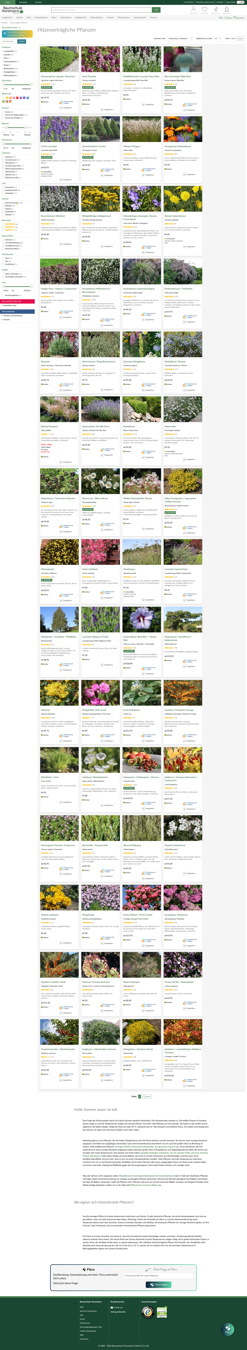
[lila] (20, 97)
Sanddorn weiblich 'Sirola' (53, 982)
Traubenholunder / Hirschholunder (58, 1049)
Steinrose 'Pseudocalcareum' (96, 982)
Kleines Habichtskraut (175, 216)
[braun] (6, 101)
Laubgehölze (7, 18)
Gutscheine (188, 2)
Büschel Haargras (49, 426)
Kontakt (220, 2)
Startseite (4, 23)
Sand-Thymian (89, 76)
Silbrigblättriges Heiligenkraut (96, 216)
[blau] (27, 97)
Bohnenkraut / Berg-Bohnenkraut (98, 362)
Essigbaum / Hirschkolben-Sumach (99, 1049)
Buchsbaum (129, 426)
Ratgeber (23, 2)
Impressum (84, 1339)
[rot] (17, 97)
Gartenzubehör (140, 18)
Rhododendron (124, 18)
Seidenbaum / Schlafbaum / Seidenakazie (178, 638)
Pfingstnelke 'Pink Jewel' (94, 710)
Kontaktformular (9, 305)
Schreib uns (118, 1307)
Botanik (38, 2)
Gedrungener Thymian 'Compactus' (58, 845)
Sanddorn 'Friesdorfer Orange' (179, 710)
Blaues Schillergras (132, 845)
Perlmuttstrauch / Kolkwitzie (178, 289)
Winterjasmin (47, 569)
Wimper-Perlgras (131, 146)
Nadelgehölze (80, 18)
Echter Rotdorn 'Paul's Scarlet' (138, 915)
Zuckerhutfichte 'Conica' (94, 146)
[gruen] (3, 101)
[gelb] (6, 97)
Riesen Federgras (131, 982)
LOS (156, 10)
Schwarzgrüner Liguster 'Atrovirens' (58, 76)
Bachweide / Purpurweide (95, 845)
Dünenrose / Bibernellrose (95, 498)
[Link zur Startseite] (13, 10)
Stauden (19, 18)
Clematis (110, 18)
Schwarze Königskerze (134, 362)
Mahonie (45, 710)
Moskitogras (129, 569)
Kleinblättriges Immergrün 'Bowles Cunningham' (140, 217)
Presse (82, 1319)
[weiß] (3, 97)
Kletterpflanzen (96, 18)
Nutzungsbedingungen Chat (91, 1327)
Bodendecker (66, 18)
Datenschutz (85, 1323)
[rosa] (13, 97)
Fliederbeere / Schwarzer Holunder (58, 498)
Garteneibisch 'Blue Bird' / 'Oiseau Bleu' (140, 638)
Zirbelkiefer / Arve (50, 777)
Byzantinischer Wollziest (53, 216)
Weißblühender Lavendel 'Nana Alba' (141, 76)
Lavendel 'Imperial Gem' (176, 569)
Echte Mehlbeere (131, 710)
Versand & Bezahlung (205, 2)
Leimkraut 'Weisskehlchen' (95, 777)
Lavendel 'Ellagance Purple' (95, 637)
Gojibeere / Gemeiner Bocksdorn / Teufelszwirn (181, 779)
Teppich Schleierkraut (175, 845)
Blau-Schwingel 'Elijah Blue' (178, 76)
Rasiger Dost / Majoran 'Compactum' (59, 289)
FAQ (81, 1307)
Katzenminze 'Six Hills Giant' (96, 426)
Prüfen (21, 41)
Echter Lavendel (49, 146)
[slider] (3, 84)
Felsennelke (170, 426)
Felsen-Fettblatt (90, 569)
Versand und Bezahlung (12, 316)
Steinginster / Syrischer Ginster (138, 1049)
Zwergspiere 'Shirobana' (176, 915)
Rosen (54, 18)
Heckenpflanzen (41, 18)
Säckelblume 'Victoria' (175, 362)
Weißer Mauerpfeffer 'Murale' (138, 498)
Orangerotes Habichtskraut (178, 146)
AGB (81, 1335)
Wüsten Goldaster (50, 915)
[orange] (10, 97)
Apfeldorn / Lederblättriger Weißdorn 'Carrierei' (183, 1051)
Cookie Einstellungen (88, 1331)
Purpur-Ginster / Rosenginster (179, 982)
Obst (29, 18)
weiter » (240, 38)
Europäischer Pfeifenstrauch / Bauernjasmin (96, 290)
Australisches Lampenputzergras (139, 289)
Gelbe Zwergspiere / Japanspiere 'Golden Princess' (180, 500)
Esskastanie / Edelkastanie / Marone (141, 777)
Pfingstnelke (88, 915)
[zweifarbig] (10, 101)
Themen (153, 18)
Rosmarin (45, 362)
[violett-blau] (24, 97)
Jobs (81, 1315)
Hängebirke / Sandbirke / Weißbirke (58, 637)
